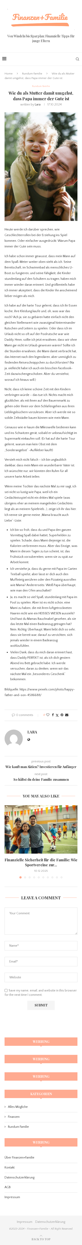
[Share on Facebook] (53, 715)
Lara (38, 104)
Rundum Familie (32, 73)
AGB (8, 1187)
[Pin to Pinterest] (62, 715)
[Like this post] (47, 715)
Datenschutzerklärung (19, 1177)
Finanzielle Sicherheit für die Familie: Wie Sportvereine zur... (41, 862)
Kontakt (10, 1167)
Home (9, 73)
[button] (8, 841)
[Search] (77, 59)
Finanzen (14, 1117)
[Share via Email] (66, 715)
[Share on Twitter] (57, 715)
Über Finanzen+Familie (19, 1157)
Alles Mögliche (18, 1107)
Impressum (12, 1197)
